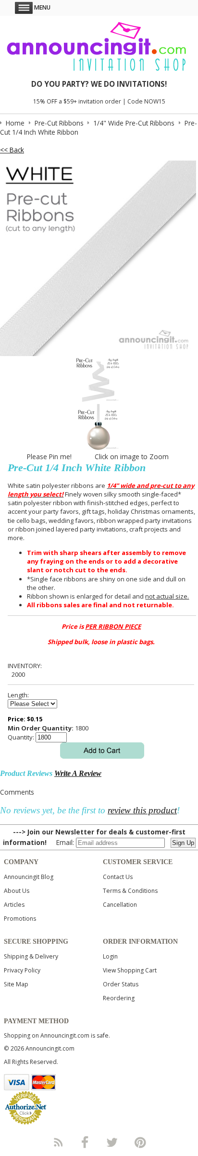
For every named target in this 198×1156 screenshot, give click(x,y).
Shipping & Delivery (31, 956)
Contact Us (118, 877)
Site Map (16, 984)
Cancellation (120, 905)
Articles (14, 905)
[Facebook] (85, 1142)
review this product (142, 810)
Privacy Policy (22, 970)
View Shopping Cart (130, 970)
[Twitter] (113, 1142)
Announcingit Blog (28, 877)
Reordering (119, 998)
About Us (16, 891)
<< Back (12, 149)
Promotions (20, 918)
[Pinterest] (140, 1142)
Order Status (120, 984)
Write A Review (77, 773)
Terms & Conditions (130, 891)
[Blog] (57, 1142)
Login (110, 956)
